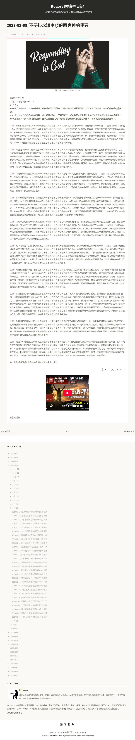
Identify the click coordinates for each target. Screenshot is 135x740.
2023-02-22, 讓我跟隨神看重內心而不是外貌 (29, 535)
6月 (14, 492)
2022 (12, 624)
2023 (12, 465)
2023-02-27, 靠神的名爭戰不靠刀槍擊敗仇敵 (29, 515)
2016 (12, 648)
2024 (12, 461)
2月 (14, 508)
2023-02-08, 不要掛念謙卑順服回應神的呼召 (47, 25)
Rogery (25, 690)
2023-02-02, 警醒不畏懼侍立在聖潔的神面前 (29, 613)
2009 (12, 675)
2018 (12, 640)
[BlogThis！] (13, 417)
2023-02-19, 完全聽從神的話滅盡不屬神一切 (29, 547)
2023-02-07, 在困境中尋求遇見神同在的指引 (29, 593)
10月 (15, 477)
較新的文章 (6, 431)
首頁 (67, 431)
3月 (14, 504)
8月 (14, 484)
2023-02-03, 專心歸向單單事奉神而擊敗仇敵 (29, 609)
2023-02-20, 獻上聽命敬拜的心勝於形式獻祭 (29, 543)
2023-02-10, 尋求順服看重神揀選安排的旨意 (29, 582)
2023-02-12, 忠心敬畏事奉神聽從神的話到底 (29, 574)
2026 (12, 453)
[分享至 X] (16, 417)
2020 (12, 632)
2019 (12, 636)
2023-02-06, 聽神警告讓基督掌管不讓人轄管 (29, 597)
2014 (12, 656)
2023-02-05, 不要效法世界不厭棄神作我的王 (29, 601)
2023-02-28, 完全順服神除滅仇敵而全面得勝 (29, 512)
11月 (15, 473)
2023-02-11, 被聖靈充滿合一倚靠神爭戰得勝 (29, 578)
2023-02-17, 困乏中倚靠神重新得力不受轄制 (29, 554)
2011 (12, 667)
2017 (12, 644)
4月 (14, 500)
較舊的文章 (129, 431)
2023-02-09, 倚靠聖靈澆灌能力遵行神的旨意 (29, 586)
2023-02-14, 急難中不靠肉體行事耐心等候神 (29, 566)
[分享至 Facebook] (18, 417)
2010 (12, 671)
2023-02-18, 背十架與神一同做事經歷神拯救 (29, 551)
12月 (15, 469)
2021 (12, 628)
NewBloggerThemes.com (85, 736)
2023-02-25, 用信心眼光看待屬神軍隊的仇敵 (29, 523)
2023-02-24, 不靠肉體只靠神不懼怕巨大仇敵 (29, 527)
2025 (12, 457)
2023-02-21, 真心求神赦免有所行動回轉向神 (29, 539)
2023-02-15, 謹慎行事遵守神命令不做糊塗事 (29, 562)
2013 (12, 660)
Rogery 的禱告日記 (67, 6)
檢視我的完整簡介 (14, 713)
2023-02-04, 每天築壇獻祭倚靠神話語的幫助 (29, 605)
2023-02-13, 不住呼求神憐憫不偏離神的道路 (29, 570)
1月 (14, 621)
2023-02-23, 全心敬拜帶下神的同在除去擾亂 (29, 531)
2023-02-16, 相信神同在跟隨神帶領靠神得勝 (29, 558)
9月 (14, 481)
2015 (12, 652)
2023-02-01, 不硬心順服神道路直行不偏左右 (29, 617)
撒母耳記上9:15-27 (26, 101)
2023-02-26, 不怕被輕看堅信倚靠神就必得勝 (29, 519)
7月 (14, 488)
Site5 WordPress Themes (56, 736)
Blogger (84, 732)
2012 (12, 663)
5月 (14, 496)
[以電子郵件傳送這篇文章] (11, 417)
